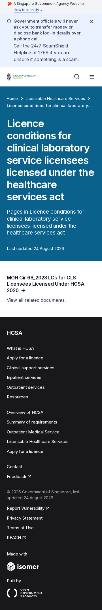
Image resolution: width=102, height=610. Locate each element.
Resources (17, 397)
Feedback (16, 476)
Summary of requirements (32, 422)
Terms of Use (20, 527)
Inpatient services (24, 377)
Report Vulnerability (25, 508)
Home (12, 98)
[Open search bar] (77, 77)
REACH (14, 537)
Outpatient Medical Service (33, 432)
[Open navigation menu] (92, 77)
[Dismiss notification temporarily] (92, 21)
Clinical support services (30, 367)
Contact (14, 466)
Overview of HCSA (25, 412)
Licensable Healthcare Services (55, 98)
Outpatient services (26, 387)
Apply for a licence (25, 358)
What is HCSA (20, 348)
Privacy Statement (24, 518)
